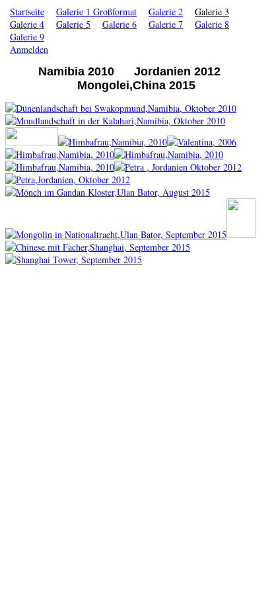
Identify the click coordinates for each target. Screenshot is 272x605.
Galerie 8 (212, 24)
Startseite (27, 11)
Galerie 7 (166, 24)
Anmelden (29, 49)
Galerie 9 (27, 36)
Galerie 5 (73, 24)
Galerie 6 (119, 24)
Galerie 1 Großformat (96, 11)
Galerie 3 (212, 11)
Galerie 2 (166, 11)
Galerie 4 (27, 24)
